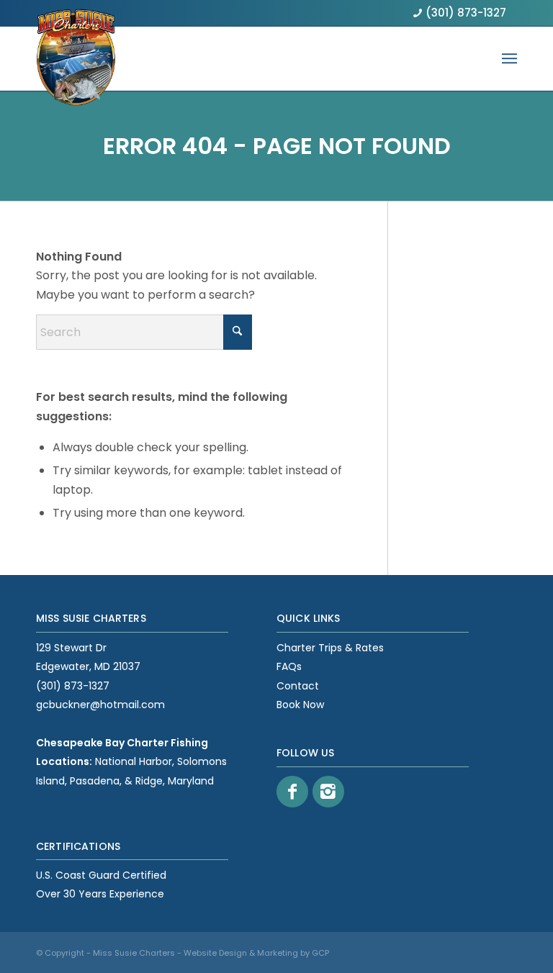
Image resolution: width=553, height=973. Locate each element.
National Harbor (133, 761)
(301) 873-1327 (466, 12)
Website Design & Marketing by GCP (256, 953)
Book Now (300, 704)
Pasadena (95, 781)
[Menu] (509, 58)
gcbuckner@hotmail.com (100, 704)
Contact (297, 686)
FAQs (289, 666)
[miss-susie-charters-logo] (76, 41)
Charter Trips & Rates (330, 648)
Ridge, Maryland (174, 781)
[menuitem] (509, 58)
